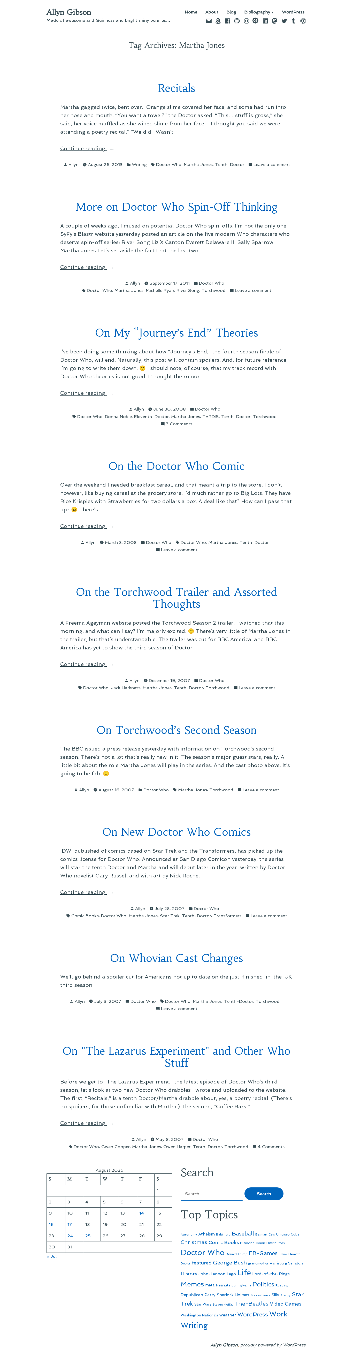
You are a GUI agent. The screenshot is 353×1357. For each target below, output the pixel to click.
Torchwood (214, 290)
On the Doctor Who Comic (177, 466)
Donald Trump (237, 1254)
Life (244, 1272)
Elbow (283, 1254)
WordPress (293, 12)
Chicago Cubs (287, 1234)
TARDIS (210, 416)
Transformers (227, 915)
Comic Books (85, 915)
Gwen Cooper (115, 1146)
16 (51, 1224)
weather (227, 1315)
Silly (275, 1295)
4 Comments (271, 1147)
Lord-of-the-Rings (271, 1274)
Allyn (73, 164)
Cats (271, 1234)
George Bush (230, 1263)
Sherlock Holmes (233, 1295)
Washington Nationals (199, 1315)
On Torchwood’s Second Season (177, 730)
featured (202, 1262)
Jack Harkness (125, 687)
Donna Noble (118, 416)
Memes (192, 1284)
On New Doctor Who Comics (176, 832)
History (189, 1273)
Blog (231, 12)
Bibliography (257, 12)
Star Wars (202, 1304)
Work (278, 1314)
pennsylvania (241, 1285)
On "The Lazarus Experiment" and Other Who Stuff (176, 1057)
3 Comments (179, 424)
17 (69, 1224)
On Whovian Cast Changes (176, 958)
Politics (263, 1284)
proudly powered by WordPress (272, 1344)
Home (191, 12)
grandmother (258, 1263)
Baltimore (223, 1234)
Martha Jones (198, 164)
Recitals (176, 88)
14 (141, 1213)
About (211, 12)
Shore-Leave (260, 1295)
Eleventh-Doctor (151, 416)
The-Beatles (251, 1303)
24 (70, 1235)
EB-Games (263, 1253)
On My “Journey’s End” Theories (176, 332)
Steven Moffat (223, 1304)
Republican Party (198, 1294)
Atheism (206, 1234)
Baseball (243, 1233)
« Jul (52, 1256)
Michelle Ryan (160, 290)
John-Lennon (211, 1274)
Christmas (194, 1242)
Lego (231, 1274)
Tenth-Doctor (229, 164)
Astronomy (189, 1234)
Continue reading (95, 148)
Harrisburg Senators (287, 1263)
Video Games (286, 1304)
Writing (139, 164)
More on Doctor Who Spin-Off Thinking (176, 207)
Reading (281, 1285)
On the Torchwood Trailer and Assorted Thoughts (176, 598)
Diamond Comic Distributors (262, 1243)
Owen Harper (176, 1146)
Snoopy (285, 1295)
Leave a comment (272, 165)
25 (88, 1235)
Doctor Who (168, 164)
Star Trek (170, 915)
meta (210, 1285)
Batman (261, 1234)
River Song (188, 290)
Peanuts (223, 1285)
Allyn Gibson (69, 12)
